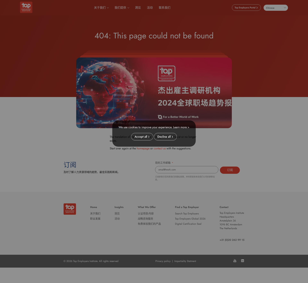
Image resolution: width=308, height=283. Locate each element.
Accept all (141, 137)
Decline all (164, 137)
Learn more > (181, 127)
